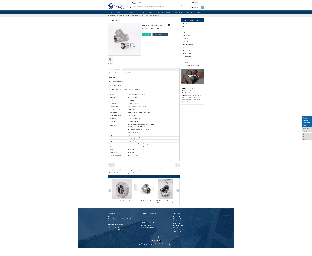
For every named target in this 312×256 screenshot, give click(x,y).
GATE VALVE (186, 32)
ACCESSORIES (186, 47)
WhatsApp (306, 128)
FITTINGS (185, 41)
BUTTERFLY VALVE (188, 35)
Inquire (147, 35)
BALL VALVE (186, 23)
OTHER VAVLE (186, 59)
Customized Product (188, 53)
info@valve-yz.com (192, 93)
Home (135, 237)
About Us (149, 237)
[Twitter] (160, 241)
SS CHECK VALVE (113, 170)
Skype (305, 131)
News (155, 237)
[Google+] (155, 241)
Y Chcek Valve (146, 170)
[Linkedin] (157, 241)
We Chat (304, 139)
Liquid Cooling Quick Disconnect (191, 65)
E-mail (305, 133)
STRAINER (185, 38)
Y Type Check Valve (132, 173)
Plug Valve (185, 62)
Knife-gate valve (187, 56)
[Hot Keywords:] (202, 7)
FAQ (161, 237)
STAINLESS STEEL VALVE (159, 170)
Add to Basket (161, 35)
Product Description (115, 69)
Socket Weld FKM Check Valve (122, 200)
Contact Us (175, 237)
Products (142, 237)
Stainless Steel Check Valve (116, 173)
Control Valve (186, 50)
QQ (305, 136)
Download (167, 237)
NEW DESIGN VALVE (188, 44)
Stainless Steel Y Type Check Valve (130, 170)
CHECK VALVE (186, 26)
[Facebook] (152, 241)
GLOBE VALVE (186, 29)
